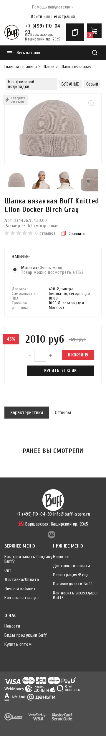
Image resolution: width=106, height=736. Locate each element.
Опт (8, 570)
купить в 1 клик (60, 370)
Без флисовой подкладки (21, 84)
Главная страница (20, 66)
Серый (92, 84)
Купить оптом (18, 644)
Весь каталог (29, 52)
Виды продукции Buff (25, 635)
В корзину (78, 355)
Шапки (49, 66)
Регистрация (63, 16)
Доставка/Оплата (21, 579)
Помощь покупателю (51, 7)
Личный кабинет (20, 588)
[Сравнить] (75, 32)
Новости (61, 556)
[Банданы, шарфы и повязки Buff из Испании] (11, 32)
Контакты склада (21, 597)
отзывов (47, 233)
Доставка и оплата (71, 565)
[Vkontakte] (51, 537)
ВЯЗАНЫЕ (70, 84)
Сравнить (77, 233)
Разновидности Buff (72, 584)
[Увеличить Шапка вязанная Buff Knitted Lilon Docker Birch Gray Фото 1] (53, 128)
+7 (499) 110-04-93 (44, 27)
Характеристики (26, 412)
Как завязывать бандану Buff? (28, 559)
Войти (36, 16)
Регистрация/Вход (71, 574)
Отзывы (63, 412)
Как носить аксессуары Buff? (75, 595)
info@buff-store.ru (71, 514)
